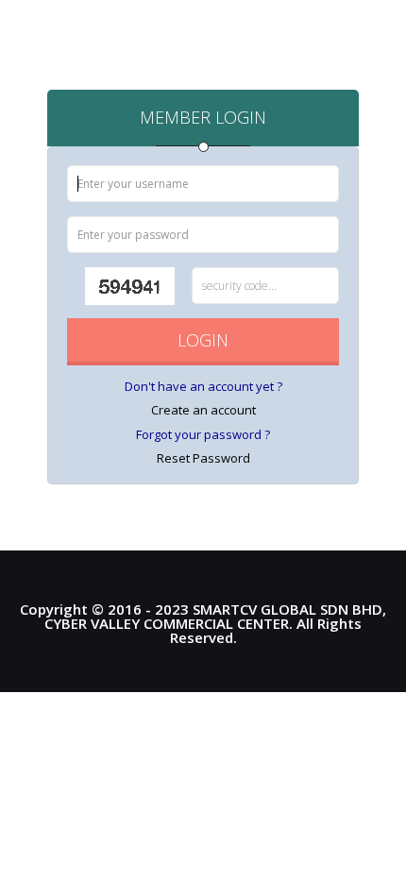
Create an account (203, 409)
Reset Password (203, 457)
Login (203, 340)
